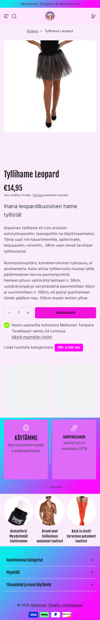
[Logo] (50, 16)
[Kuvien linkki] (18, 521)
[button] (14, 16)
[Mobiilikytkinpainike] (7, 16)
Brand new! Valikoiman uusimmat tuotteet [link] (50, 536)
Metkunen (39, 605)
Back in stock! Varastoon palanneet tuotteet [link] (81, 536)
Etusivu (32, 31)
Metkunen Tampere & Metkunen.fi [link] (50, 3)
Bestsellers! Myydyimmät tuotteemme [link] (18, 536)
